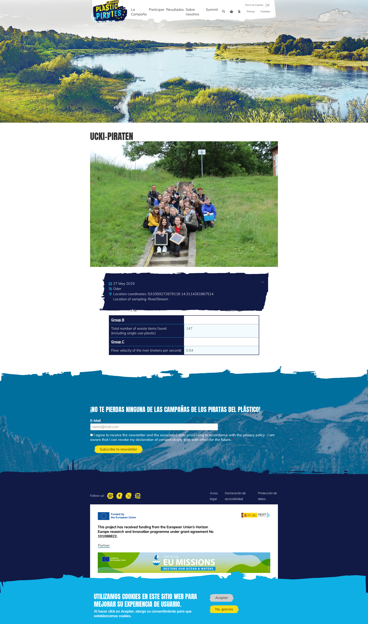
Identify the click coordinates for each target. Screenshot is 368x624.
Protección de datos (267, 496)
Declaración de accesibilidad (235, 496)
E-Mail (95, 420)
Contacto (265, 11)
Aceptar (221, 598)
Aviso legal (214, 496)
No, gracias (224, 609)
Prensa (250, 11)
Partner (104, 545)
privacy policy (254, 435)
